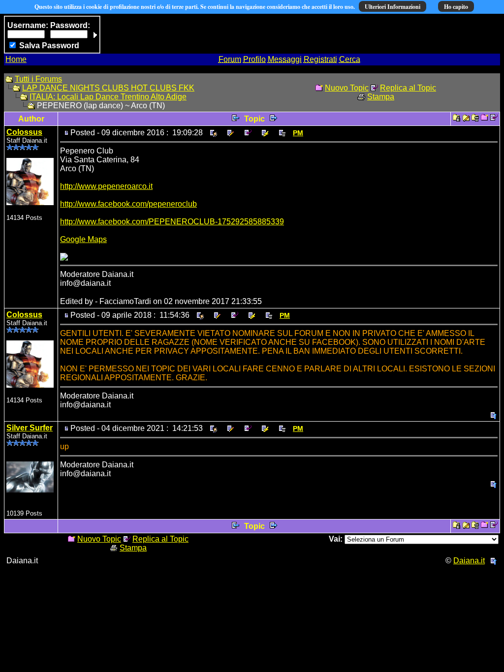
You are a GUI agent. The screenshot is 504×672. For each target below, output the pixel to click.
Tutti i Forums (38, 79)
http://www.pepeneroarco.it (106, 186)
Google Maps (83, 239)
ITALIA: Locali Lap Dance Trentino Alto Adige (108, 96)
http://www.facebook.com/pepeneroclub (128, 204)
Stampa (380, 96)
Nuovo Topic (347, 88)
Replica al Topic (408, 88)
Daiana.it (469, 560)
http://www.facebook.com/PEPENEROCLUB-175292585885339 (172, 221)
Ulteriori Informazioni (392, 6)
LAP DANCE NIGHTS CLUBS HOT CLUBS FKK (108, 88)
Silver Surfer (29, 428)
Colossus (24, 132)
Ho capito (456, 6)
